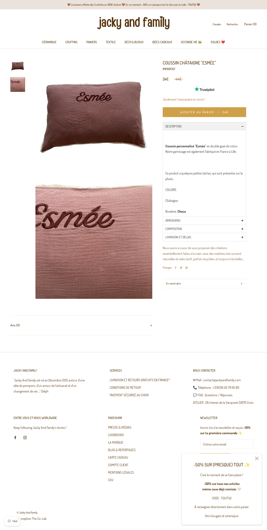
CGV (110, 480)
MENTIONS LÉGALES (121, 472)
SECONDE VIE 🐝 (191, 42)
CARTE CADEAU (118, 457)
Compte (217, 24)
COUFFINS (71, 42)
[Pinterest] (186, 267)
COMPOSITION (173, 228)
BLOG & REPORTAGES (122, 450)
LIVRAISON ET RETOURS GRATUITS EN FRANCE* (140, 380)
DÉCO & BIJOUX (134, 42)
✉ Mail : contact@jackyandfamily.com (217, 380)
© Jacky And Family (27, 512)
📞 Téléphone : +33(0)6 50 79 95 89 (216, 387)
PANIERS (91, 42)
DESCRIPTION (173, 126)
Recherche (232, 24)
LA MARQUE (115, 442)
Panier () (250, 24)
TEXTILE (111, 42)
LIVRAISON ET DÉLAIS (178, 237)
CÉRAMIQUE (49, 42)
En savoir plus (173, 283)
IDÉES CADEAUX (162, 42)
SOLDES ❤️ (218, 42)
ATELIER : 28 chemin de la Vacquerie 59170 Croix (223, 402)
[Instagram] (25, 437)
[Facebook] (175, 267)
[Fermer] (257, 458)
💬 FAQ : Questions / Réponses (212, 395)
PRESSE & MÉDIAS (119, 427)
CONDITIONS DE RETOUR (125, 387)
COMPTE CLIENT (118, 465)
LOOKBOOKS (116, 435)
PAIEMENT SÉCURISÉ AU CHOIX (129, 395)
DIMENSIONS (172, 220)
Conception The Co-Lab (32, 518)
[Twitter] (181, 267)
